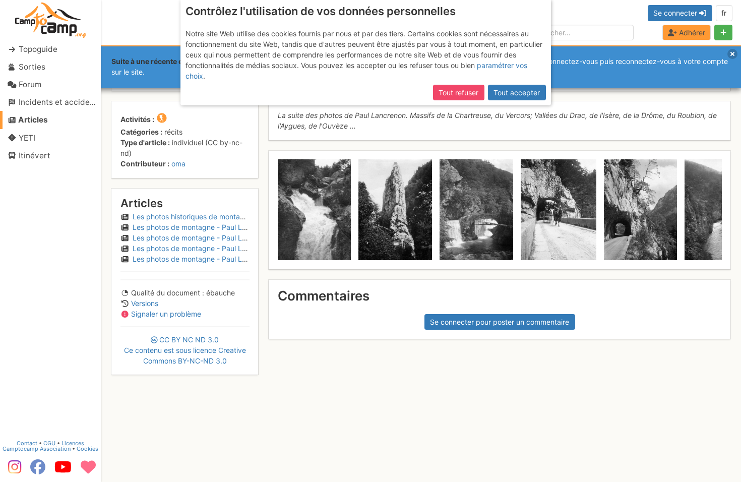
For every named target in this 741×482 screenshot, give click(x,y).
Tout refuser (458, 92)
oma (178, 163)
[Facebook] (37, 470)
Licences (72, 443)
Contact (27, 443)
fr (723, 13)
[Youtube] (63, 470)
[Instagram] (12, 470)
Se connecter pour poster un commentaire (499, 322)
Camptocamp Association (37, 448)
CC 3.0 (185, 350)
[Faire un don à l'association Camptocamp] (88, 470)
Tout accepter (516, 92)
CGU (49, 443)
